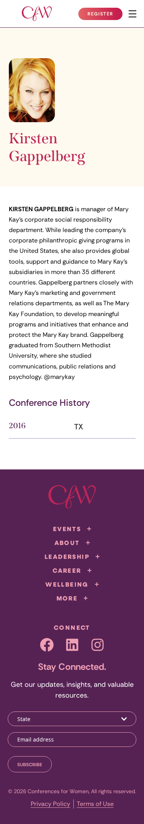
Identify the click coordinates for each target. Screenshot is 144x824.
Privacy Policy (50, 804)
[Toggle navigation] (132, 14)
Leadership (67, 556)
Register (104, 15)
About (67, 542)
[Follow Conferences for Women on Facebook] (47, 645)
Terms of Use (95, 804)
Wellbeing (67, 584)
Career (67, 570)
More (67, 598)
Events (67, 529)
